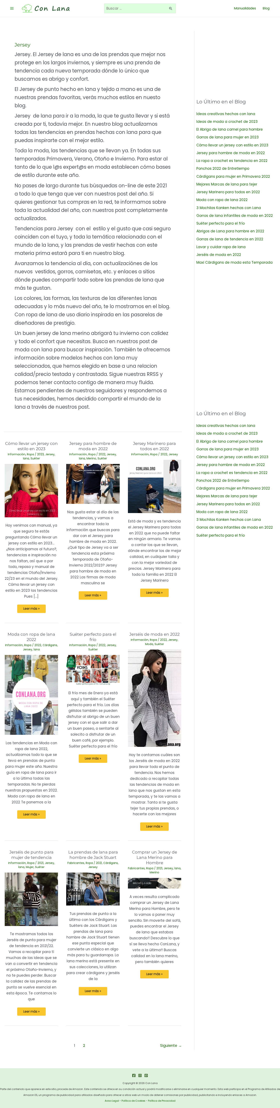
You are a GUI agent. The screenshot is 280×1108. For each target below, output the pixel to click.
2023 (40, 454)
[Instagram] (140, 1075)
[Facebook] (134, 1075)
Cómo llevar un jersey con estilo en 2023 (232, 145)
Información (16, 454)
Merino (91, 458)
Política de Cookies (133, 1100)
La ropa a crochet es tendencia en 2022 (231, 160)
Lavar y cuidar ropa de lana (221, 246)
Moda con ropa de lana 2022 (222, 199)
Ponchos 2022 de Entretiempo (222, 168)
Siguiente (171, 1045)
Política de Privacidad (161, 1100)
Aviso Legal (112, 1100)
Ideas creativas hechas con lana (225, 113)
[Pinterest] (146, 1075)
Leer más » (31, 609)
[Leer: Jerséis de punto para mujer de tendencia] (31, 899)
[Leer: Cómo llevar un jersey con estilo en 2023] (31, 490)
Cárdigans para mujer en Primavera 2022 (233, 176)
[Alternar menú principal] (12, 8)
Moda (149, 644)
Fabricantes (75, 863)
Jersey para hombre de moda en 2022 (230, 152)
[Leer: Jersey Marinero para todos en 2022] (154, 486)
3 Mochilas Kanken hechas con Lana (228, 207)
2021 (40, 863)
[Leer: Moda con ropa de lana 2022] (31, 694)
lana (26, 458)
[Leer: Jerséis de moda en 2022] (154, 697)
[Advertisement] (236, 59)
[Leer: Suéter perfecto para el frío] (93, 669)
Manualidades (245, 8)
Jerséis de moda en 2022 (154, 634)
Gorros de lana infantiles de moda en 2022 (234, 215)
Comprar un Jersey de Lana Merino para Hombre (154, 857)
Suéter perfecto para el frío (220, 223)
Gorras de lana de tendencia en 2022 (229, 239)
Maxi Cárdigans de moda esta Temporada (234, 262)
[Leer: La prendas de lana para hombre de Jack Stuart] (93, 888)
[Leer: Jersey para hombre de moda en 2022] (93, 483)
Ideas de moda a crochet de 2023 (227, 121)
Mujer (30, 867)
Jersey (50, 454)
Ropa (30, 454)
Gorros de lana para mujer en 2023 (227, 137)
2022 (102, 454)
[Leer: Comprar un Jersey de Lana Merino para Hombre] (154, 883)
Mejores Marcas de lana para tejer (226, 184)
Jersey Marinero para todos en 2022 (228, 192)
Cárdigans (50, 645)
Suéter (35, 458)
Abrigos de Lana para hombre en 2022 (230, 231)
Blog (266, 8)
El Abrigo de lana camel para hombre (229, 129)
